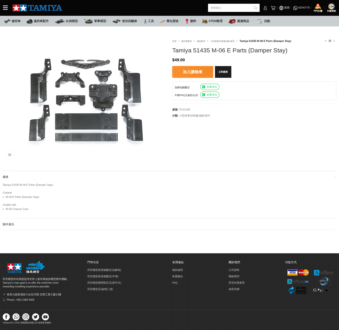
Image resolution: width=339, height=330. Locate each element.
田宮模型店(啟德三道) (100, 289)
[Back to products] (330, 41)
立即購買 (223, 72)
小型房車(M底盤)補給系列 (222, 41)
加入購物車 (193, 72)
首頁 (174, 41)
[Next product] (334, 41)
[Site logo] (37, 7)
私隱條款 (177, 276)
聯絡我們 (234, 276)
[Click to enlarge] (9, 154)
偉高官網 (234, 289)
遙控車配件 (187, 41)
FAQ (175, 282)
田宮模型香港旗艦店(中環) (103, 276)
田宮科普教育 (237, 282)
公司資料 (234, 269)
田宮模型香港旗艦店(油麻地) (104, 269)
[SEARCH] (255, 8)
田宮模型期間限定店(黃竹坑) (104, 282)
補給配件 (201, 41)
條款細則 (177, 269)
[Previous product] (326, 41)
